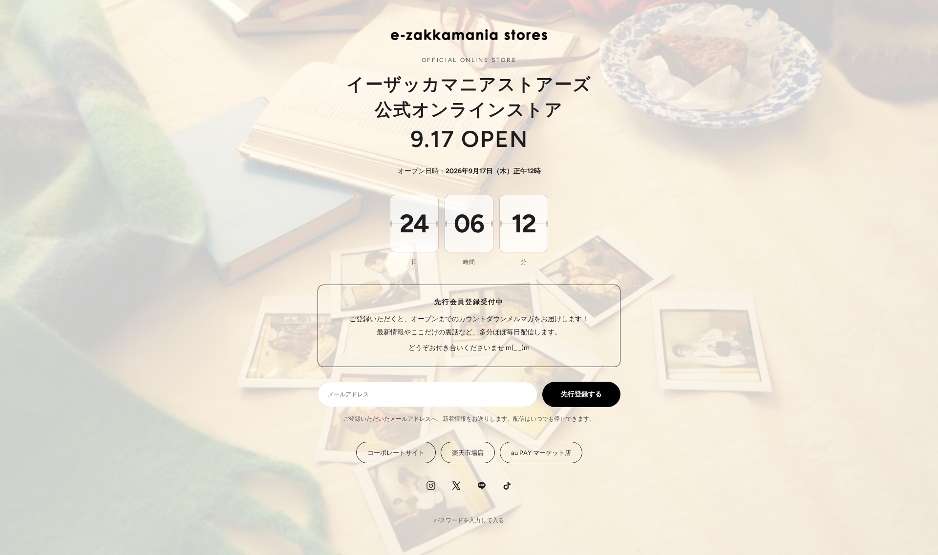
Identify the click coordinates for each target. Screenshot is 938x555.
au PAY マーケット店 (541, 452)
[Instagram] (431, 485)
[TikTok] (507, 485)
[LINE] (482, 485)
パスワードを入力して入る (469, 520)
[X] (456, 485)
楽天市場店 (468, 452)
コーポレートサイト (396, 452)
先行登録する (581, 394)
